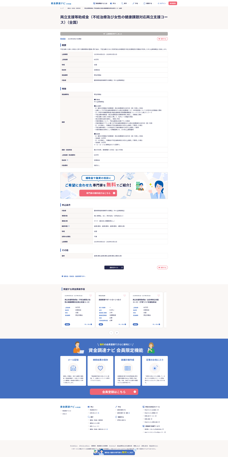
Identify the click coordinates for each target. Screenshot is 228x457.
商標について (137, 445)
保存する (163, 39)
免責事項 (93, 445)
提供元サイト (114, 267)
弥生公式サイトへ (153, 445)
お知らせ (64, 414)
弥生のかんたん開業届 (150, 413)
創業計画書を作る (121, 410)
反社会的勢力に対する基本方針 (124, 445)
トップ (62, 8)
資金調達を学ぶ (93, 410)
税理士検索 (147, 419)
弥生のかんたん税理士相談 (151, 422)
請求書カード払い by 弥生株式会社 (153, 429)
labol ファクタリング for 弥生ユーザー (154, 432)
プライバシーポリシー (84, 445)
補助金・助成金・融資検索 (74, 8)
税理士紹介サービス (149, 416)
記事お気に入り (93, 413)
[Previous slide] (111, 333)
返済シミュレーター (95, 426)
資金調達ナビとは (101, 3)
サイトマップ (112, 445)
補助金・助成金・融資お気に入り (98, 429)
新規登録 (173, 3)
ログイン (163, 3)
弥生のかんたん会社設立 (151, 410)
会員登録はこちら (114, 392)
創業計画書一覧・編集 (122, 413)
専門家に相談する (121, 420)
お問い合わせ (144, 445)
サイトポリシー (74, 445)
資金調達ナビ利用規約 (102, 445)
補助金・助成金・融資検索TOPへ (74, 276)
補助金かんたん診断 (95, 423)
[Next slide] (117, 333)
